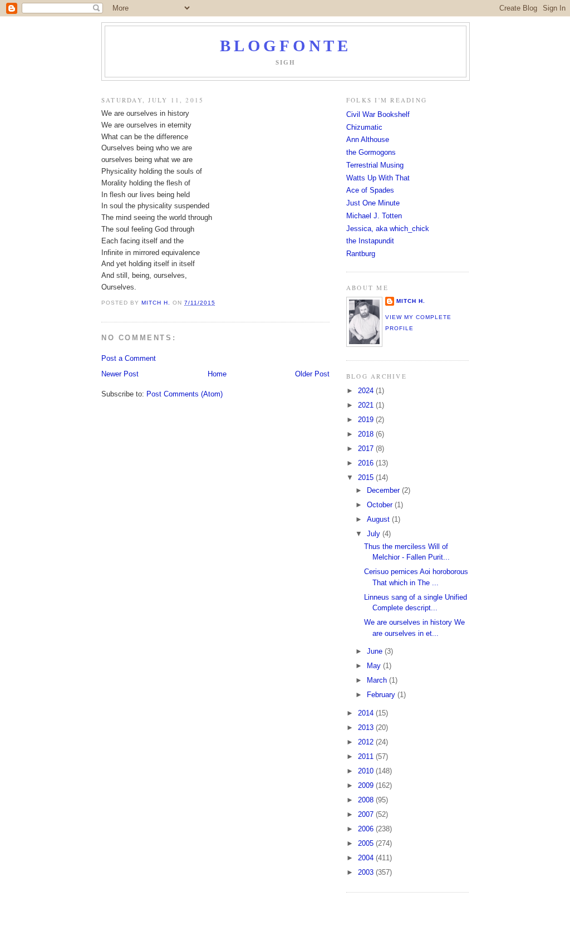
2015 (367, 477)
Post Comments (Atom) (184, 394)
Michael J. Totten (374, 216)
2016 (367, 463)
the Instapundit (370, 241)
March (378, 680)
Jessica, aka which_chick (387, 228)
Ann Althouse (367, 139)
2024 (367, 390)
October (381, 505)
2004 (367, 858)
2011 (367, 756)
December (384, 490)
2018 (367, 434)
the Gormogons (371, 152)
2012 (367, 742)
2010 (367, 771)
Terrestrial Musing (375, 165)
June (376, 651)
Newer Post (120, 374)
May (375, 666)
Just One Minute (373, 203)
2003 (367, 872)
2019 (367, 419)
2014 (367, 713)
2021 (367, 405)
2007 (367, 814)
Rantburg (360, 253)
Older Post (312, 374)
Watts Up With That (378, 178)
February (382, 694)
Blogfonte (285, 46)
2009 (367, 785)
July (374, 534)
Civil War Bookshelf (378, 114)
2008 (367, 800)
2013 (367, 727)
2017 (367, 448)
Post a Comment (128, 358)
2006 (367, 829)
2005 (367, 843)
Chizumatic (364, 127)
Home (217, 374)
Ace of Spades (370, 190)
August (379, 519)
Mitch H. (410, 301)
